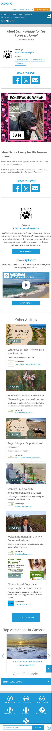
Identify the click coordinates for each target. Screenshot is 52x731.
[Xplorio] (8, 4)
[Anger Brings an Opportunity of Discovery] (26, 428)
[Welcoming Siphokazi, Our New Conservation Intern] (26, 521)
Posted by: (19, 50)
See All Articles (26, 617)
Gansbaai (28, 14)
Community (37, 60)
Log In (29, 9)
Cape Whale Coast (14, 14)
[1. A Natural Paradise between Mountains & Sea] (27, 646)
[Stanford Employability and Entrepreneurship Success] (26, 474)
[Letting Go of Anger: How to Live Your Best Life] (26, 334)
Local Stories (7, 17)
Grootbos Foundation (24, 413)
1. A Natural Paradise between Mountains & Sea (27, 663)
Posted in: (18, 56)
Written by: (26, 225)
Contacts (14, 9)
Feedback (22, 9)
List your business (42, 9)
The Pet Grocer (21, 604)
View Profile (26, 251)
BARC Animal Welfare (24, 52)
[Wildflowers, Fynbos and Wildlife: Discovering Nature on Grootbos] (26, 380)
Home (3, 14)
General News (19, 17)
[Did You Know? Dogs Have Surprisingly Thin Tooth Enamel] (26, 569)
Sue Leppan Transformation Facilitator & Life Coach (28, 364)
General (20, 64)
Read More (26, 303)
